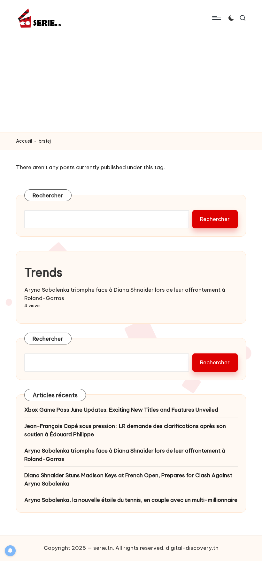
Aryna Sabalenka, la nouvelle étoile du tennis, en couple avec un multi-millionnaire (130, 499)
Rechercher (48, 195)
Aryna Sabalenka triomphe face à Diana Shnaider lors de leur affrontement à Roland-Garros (124, 454)
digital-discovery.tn (192, 547)
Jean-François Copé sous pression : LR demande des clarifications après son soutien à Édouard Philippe (125, 430)
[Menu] (216, 18)
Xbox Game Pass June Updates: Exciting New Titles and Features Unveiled (121, 409)
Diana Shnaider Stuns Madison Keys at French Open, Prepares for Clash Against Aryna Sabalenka (128, 479)
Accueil (24, 141)
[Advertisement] (131, 84)
